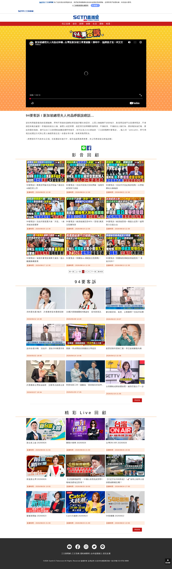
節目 (75, 24)
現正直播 (66, 24)
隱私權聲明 (85, 553)
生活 (95, 24)
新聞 (81, 24)
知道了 (96, 5)
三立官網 (75, 553)
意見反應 (107, 553)
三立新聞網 (66, 553)
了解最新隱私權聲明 (81, 5)
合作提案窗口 (96, 553)
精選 (108, 24)
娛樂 (88, 24)
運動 (101, 24)
